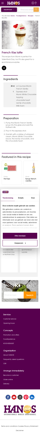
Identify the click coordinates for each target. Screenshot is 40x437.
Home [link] (13, 16)
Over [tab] (33, 198)
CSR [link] (4, 363)
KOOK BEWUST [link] (8, 343)
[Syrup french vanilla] (33, 168)
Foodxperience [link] (21, 16)
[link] (15, 3)
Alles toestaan (20, 236)
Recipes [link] (30, 16)
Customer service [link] (9, 319)
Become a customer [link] (11, 375)
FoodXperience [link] (9, 339)
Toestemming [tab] (8, 198)
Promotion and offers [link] (11, 335)
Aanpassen (18, 243)
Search (29, 295)
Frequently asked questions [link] (13, 359)
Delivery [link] (6, 384)
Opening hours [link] (9, 323)
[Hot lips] (11, 168)
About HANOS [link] (8, 355)
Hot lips (7, 179)
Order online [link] (8, 379)
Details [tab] (21, 198)
